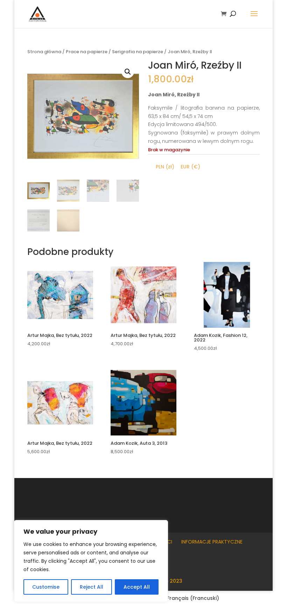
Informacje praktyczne (212, 541)
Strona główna (44, 51)
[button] (127, 71)
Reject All (91, 586)
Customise (45, 586)
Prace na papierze (86, 51)
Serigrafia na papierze (137, 51)
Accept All (137, 586)
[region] (91, 561)
